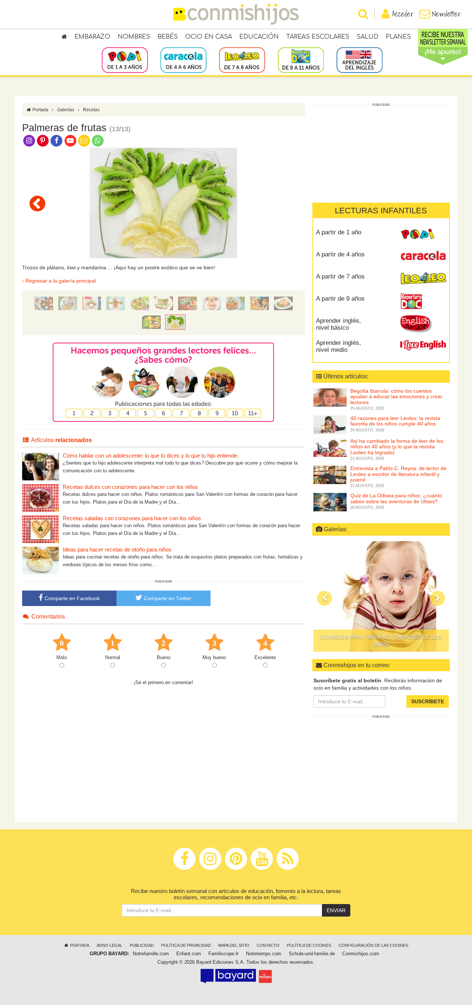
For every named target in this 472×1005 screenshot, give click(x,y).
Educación (259, 37)
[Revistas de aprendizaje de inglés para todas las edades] (359, 60)
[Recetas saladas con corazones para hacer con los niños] (40, 529)
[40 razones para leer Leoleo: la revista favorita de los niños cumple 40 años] (330, 424)
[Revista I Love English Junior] (423, 323)
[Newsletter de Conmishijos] (84, 140)
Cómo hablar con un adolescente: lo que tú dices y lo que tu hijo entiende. (151, 455)
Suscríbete (427, 701)
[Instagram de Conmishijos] (29, 140)
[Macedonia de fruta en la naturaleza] (259, 303)
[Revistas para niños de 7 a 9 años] (242, 60)
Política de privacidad (186, 945)
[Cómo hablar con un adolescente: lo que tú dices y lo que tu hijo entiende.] (40, 466)
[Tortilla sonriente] (235, 303)
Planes (398, 37)
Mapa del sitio (233, 945)
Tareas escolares (317, 37)
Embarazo (92, 37)
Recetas (91, 109)
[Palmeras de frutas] (175, 322)
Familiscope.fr (223, 953)
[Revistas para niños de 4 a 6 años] (183, 60)
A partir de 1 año (338, 232)
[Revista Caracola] (423, 257)
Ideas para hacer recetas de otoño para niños (117, 549)
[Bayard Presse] (228, 976)
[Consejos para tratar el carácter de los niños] (381, 596)
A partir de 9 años (340, 298)
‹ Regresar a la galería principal (59, 281)
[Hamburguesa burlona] (283, 303)
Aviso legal (109, 945)
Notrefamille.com (151, 953)
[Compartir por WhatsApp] (98, 140)
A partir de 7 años (340, 276)
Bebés (167, 37)
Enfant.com (188, 953)
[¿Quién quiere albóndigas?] (139, 303)
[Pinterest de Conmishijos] (42, 140)
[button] (324, 598)
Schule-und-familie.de (312, 953)
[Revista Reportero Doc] (423, 301)
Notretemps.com (263, 953)
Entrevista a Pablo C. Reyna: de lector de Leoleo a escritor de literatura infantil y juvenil (398, 474)
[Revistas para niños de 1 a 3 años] (124, 60)
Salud (367, 37)
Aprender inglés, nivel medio (338, 346)
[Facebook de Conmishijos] (56, 140)
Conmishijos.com (360, 953)
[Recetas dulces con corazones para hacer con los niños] (40, 497)
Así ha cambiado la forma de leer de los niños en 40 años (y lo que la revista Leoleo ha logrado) (396, 446)
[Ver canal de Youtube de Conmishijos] (70, 140)
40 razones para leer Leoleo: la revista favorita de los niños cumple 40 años (395, 421)
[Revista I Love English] (423, 346)
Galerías (65, 109)
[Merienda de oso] (44, 303)
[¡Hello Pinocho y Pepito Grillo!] (37, 203)
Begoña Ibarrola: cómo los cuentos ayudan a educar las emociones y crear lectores (396, 396)
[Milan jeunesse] (265, 976)
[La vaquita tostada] (211, 303)
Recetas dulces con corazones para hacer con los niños (130, 487)
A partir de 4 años (340, 254)
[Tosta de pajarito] (91, 303)
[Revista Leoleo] (423, 279)
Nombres (134, 37)
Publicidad (142, 945)
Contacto (268, 945)
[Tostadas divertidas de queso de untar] (187, 303)
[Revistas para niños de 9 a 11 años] (300, 60)
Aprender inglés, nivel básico (338, 324)
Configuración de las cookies (373, 945)
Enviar (336, 910)
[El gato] (163, 303)
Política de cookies (309, 945)
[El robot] (115, 303)
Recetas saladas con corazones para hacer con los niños (132, 518)
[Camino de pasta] (68, 303)
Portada (39, 109)
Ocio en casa (208, 37)
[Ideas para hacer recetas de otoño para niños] (40, 560)
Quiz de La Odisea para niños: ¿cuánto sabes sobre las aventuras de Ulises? (396, 498)
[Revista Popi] (423, 235)
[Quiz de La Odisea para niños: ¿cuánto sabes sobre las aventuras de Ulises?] (330, 502)
